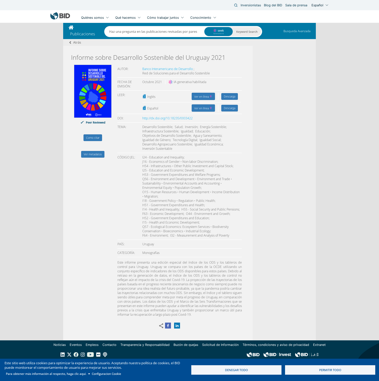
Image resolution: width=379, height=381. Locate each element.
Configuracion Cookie (106, 374)
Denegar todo (236, 370)
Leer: (121, 95)
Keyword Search (247, 32)
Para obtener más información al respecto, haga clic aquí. (46, 374)
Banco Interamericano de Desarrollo (168, 69)
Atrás (77, 42)
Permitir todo (330, 370)
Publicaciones (82, 34)
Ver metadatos (93, 154)
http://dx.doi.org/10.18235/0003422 (167, 118)
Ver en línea (202, 96)
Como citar (92, 137)
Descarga (229, 96)
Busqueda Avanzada (297, 31)
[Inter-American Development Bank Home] (60, 19)
